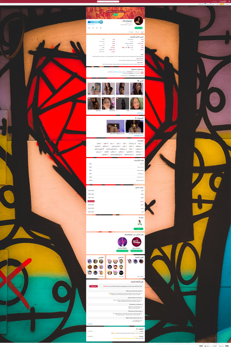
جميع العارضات (227, 4)
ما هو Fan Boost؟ (91, 24)
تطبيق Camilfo (201, 4)
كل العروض (212, 4)
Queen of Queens (118, 71)
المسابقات (207, 4)
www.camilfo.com (216, 343)
